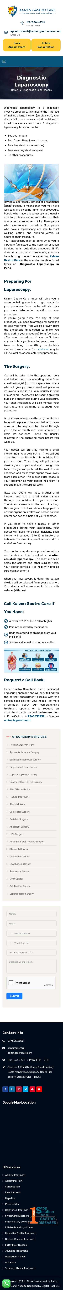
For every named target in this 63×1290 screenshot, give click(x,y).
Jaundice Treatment (16, 1250)
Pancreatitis (12, 1204)
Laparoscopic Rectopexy (23, 774)
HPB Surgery (17, 834)
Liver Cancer (16, 878)
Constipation (12, 1186)
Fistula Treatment (20, 796)
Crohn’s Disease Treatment (20, 1239)
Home (14, 90)
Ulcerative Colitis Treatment (21, 1233)
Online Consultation (45, 45)
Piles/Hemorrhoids (20, 789)
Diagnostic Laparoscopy (23, 767)
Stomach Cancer (19, 849)
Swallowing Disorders (17, 1215)
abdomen (43, 349)
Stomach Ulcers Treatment (20, 1268)
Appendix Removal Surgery (24, 752)
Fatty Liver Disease (16, 1245)
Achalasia (10, 1262)
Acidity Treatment (15, 1175)
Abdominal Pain (13, 1180)
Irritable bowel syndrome (19, 1227)
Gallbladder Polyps (15, 1256)
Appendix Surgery (19, 826)
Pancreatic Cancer (20, 871)
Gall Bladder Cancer (20, 886)
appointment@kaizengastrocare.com (35, 31)
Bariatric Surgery (19, 819)
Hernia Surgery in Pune (22, 744)
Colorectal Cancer (19, 856)
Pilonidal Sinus (17, 804)
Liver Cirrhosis (13, 1192)
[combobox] (10, 933)
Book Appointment (17, 45)
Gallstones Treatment (17, 1210)
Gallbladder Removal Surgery (25, 759)
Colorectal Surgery (20, 811)
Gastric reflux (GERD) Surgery (26, 782)
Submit (14, 995)
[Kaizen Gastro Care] (31, 11)
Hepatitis (10, 1198)
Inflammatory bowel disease (21, 1221)
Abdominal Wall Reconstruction (27, 841)
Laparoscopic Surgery (22, 893)
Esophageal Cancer (20, 864)
